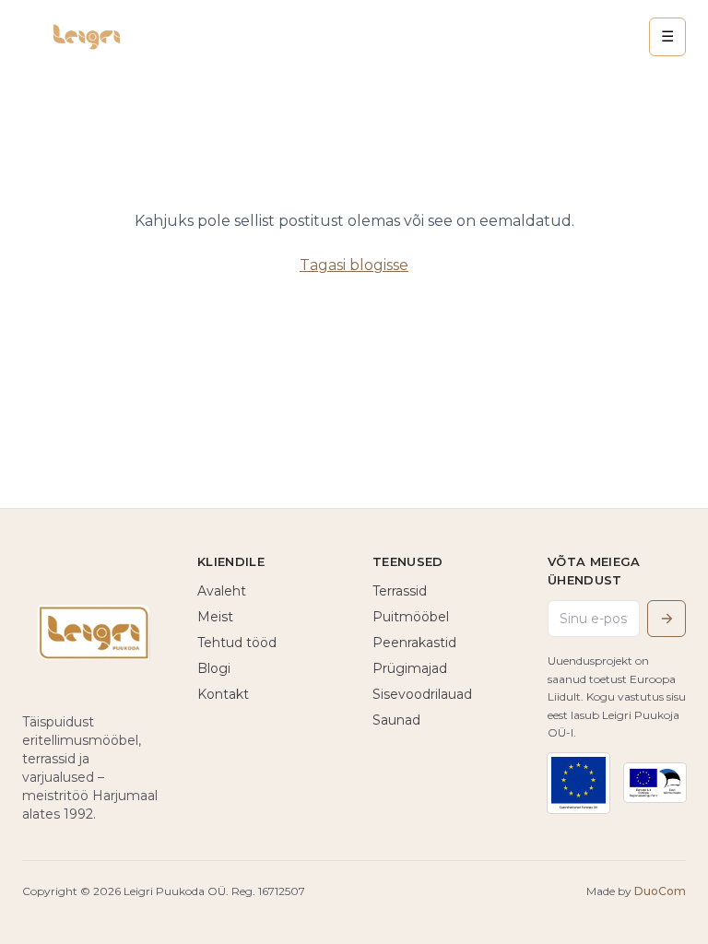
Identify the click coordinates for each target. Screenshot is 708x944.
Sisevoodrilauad (422, 694)
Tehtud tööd (237, 642)
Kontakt (223, 694)
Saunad (396, 720)
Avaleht (221, 591)
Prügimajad (409, 668)
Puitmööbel (410, 616)
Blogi (213, 668)
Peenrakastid (414, 642)
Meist (215, 616)
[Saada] (666, 618)
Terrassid (399, 591)
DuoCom (660, 891)
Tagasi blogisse (354, 265)
